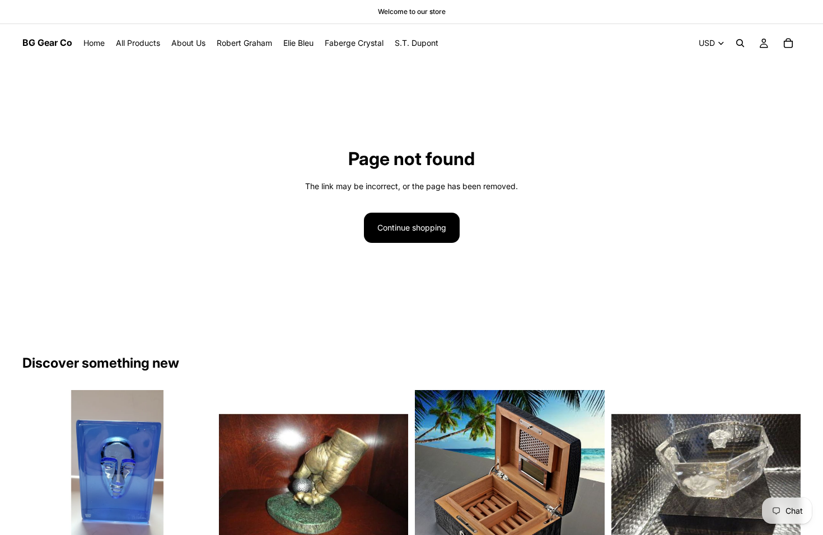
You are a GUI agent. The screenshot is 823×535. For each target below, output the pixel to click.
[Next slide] (195, 485)
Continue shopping (411, 227)
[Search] (740, 43)
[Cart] (788, 43)
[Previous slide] (39, 485)
